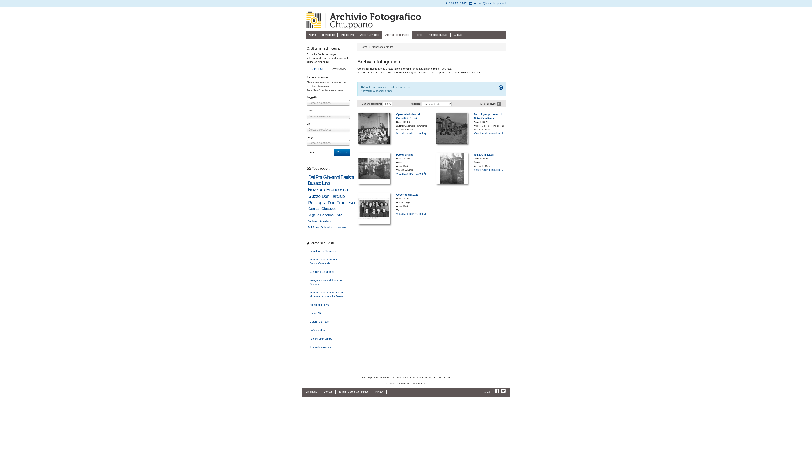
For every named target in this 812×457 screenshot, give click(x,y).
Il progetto (328, 34)
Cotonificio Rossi (319, 321)
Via (308, 124)
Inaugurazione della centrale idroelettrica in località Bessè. (326, 294)
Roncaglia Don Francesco (332, 203)
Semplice (317, 68)
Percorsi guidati (437, 34)
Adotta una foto (369, 34)
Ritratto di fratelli (484, 154)
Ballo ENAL (316, 313)
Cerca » (342, 152)
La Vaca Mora (318, 330)
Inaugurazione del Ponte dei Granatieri (326, 282)
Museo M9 (347, 34)
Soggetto (312, 97)
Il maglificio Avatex (320, 347)
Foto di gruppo (404, 154)
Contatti (458, 34)
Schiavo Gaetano (320, 221)
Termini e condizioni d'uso (354, 391)
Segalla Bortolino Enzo (325, 215)
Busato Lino (319, 183)
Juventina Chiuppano (322, 271)
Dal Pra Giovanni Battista (331, 177)
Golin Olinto (340, 228)
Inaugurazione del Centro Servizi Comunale (324, 261)
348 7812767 (458, 3)
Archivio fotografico (397, 34)
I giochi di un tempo (321, 338)
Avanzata (339, 68)
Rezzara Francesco (328, 189)
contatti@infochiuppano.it (489, 3)
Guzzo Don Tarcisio (326, 196)
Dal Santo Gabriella (320, 227)
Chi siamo (311, 391)
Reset (313, 152)
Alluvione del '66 (319, 304)
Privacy (379, 391)
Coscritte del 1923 (407, 194)
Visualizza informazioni (410, 133)
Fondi (418, 34)
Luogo (310, 137)
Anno (310, 110)
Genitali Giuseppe (322, 209)
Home (312, 34)
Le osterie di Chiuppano (323, 251)
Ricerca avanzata (317, 77)
